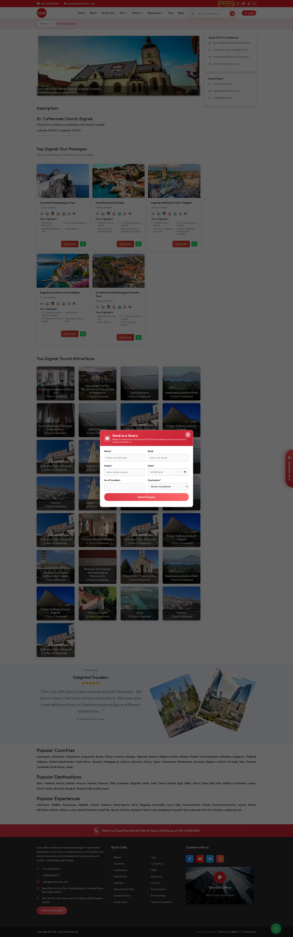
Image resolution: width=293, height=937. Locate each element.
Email (150, 451)
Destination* (154, 480)
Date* (151, 465)
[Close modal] (187, 434)
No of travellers (112, 480)
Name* (107, 451)
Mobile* (108, 465)
